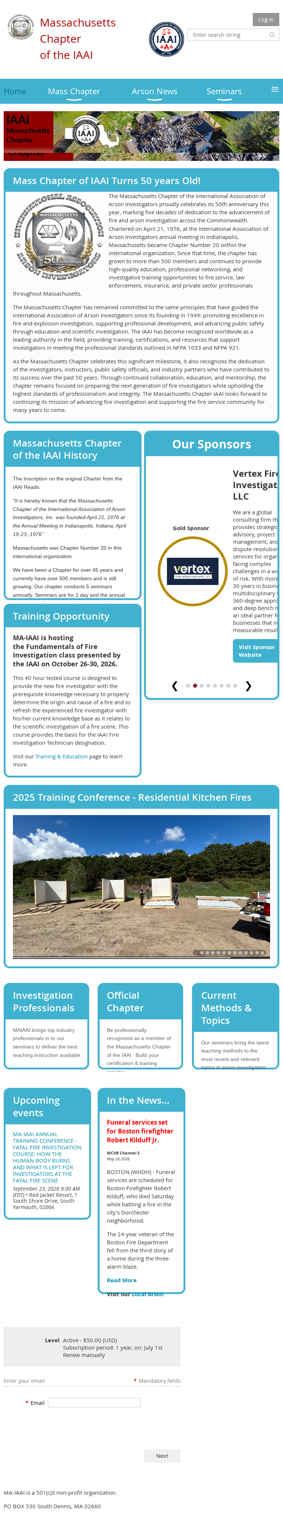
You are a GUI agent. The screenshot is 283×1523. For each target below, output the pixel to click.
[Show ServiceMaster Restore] (228, 795)
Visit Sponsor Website (250, 757)
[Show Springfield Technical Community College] (235, 795)
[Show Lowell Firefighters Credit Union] (222, 795)
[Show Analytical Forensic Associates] (208, 795)
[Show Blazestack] (202, 795)
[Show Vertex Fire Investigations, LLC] (195, 795)
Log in (266, 19)
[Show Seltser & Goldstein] (188, 795)
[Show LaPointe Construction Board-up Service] (215, 795)
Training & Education (61, 756)
